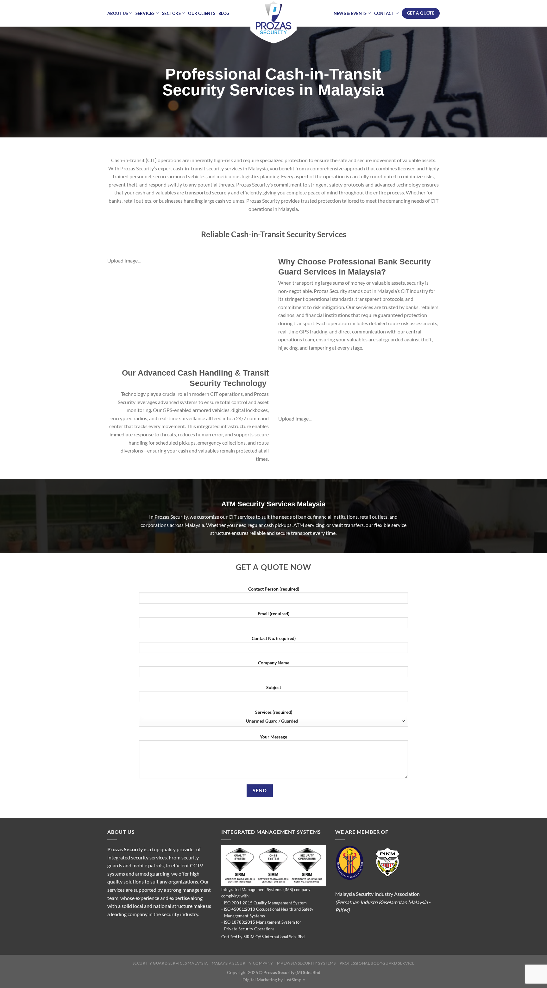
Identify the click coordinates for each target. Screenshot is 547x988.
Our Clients (201, 13)
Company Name (273, 662)
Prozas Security (125, 849)
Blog (223, 13)
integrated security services (137, 857)
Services (145, 13)
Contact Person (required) (273, 589)
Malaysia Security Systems (306, 963)
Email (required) (273, 613)
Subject (273, 687)
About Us (117, 13)
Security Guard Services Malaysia (170, 963)
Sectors (171, 13)
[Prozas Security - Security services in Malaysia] (273, 22)
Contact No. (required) (274, 638)
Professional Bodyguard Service (377, 963)
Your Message (273, 736)
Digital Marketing (259, 979)
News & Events (350, 13)
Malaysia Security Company (242, 963)
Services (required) (273, 712)
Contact (384, 13)
